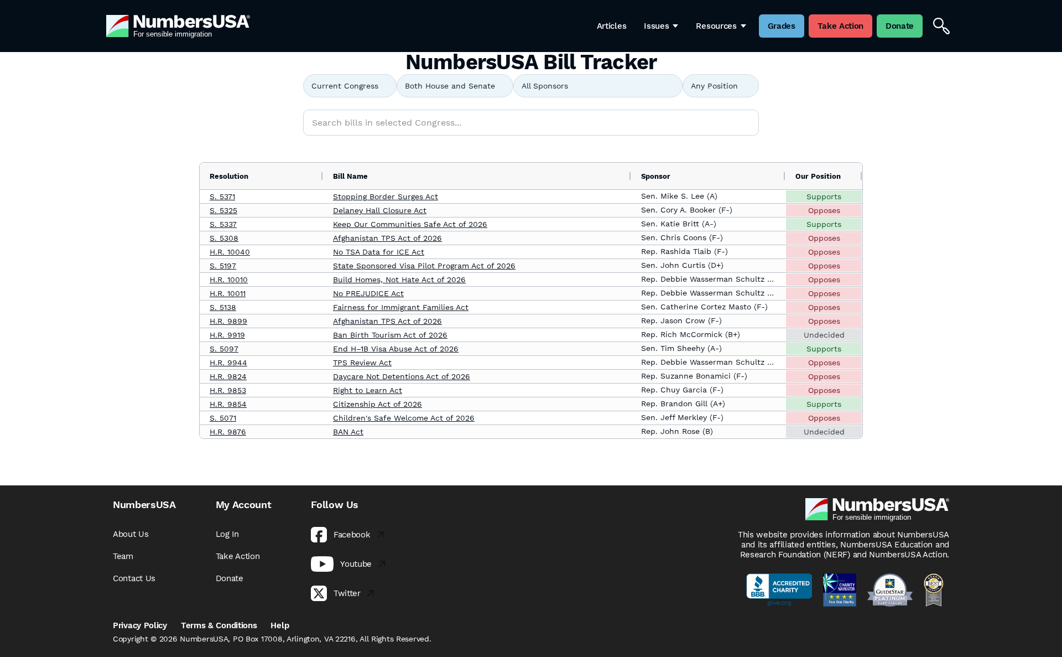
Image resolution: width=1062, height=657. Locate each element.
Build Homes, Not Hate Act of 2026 (399, 279)
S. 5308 (224, 238)
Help (279, 625)
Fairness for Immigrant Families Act (400, 307)
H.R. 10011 (228, 293)
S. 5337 (223, 224)
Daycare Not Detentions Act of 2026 (401, 376)
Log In (227, 534)
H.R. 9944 (228, 362)
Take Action (238, 556)
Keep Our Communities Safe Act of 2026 (410, 224)
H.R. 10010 (229, 279)
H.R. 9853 (228, 390)
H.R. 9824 (228, 376)
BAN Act (348, 431)
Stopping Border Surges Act (385, 196)
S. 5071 (223, 417)
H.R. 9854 (228, 404)
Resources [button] (716, 26)
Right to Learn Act (367, 390)
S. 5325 (223, 210)
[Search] (941, 26)
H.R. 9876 (228, 431)
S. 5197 (223, 265)
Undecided (824, 334)
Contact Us (134, 578)
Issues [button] (656, 26)
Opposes (824, 210)
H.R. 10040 (230, 251)
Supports (823, 196)
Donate (229, 578)
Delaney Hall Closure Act (379, 210)
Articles (612, 26)
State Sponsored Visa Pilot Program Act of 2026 (424, 265)
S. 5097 (224, 348)
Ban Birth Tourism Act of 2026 (390, 334)
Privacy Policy (140, 625)
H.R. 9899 (228, 321)
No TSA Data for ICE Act (378, 251)
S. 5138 (223, 307)
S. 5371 (222, 196)
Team (123, 556)
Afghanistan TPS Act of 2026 (387, 238)
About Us (131, 534)
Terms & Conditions (219, 625)
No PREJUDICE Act (368, 293)
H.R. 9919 (227, 334)
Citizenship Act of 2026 (377, 404)
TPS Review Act (362, 362)
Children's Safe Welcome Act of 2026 (404, 417)
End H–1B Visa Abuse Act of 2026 (396, 348)
